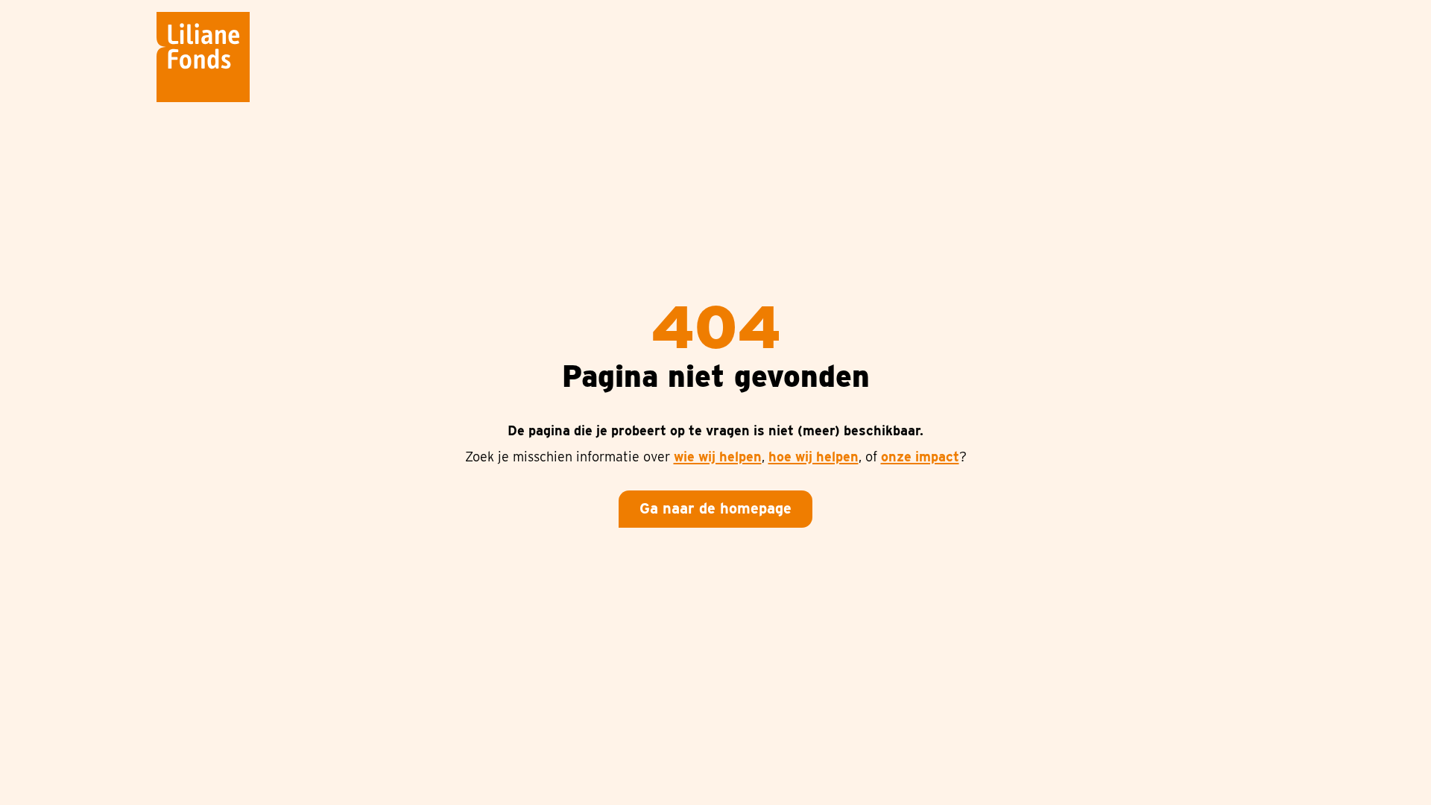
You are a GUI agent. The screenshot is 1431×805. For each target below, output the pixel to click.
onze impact (920, 456)
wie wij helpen (718, 456)
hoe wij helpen (813, 456)
